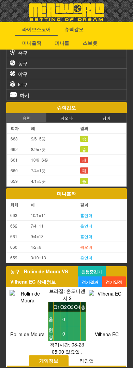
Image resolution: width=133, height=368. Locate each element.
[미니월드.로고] (66, 18)
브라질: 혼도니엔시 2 (67, 294)
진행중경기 (92, 272)
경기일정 (114, 282)
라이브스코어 (36, 29)
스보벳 (90, 42)
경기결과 (90, 282)
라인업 (86, 360)
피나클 (62, 42)
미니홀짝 (31, 42)
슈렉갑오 (74, 29)
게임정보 (48, 360)
